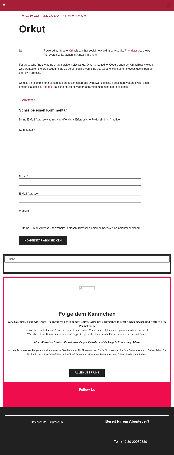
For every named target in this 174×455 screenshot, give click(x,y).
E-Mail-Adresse (29, 193)
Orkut (72, 50)
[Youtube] (101, 400)
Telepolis (48, 86)
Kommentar (27, 129)
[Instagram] (92, 400)
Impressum (56, 422)
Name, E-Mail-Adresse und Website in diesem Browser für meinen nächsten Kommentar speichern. (81, 228)
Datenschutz (38, 422)
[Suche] (10, 267)
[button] (169, 5)
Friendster (131, 50)
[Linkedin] (82, 400)
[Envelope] (73, 400)
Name (23, 176)
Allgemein (28, 99)
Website (24, 210)
